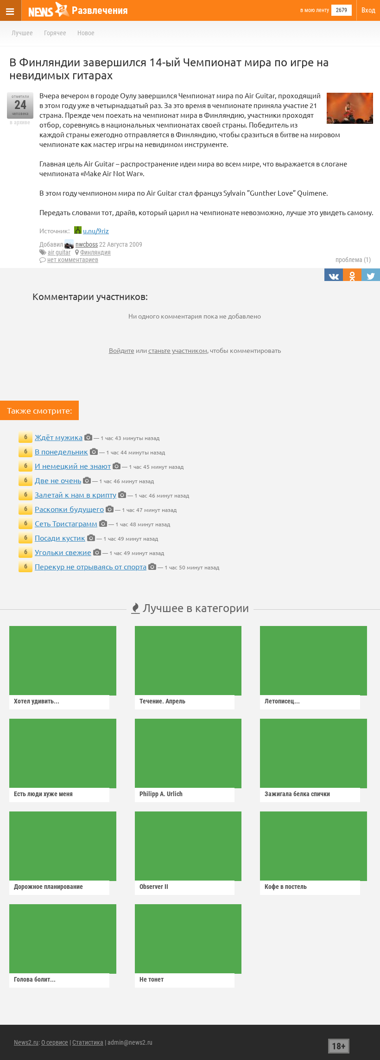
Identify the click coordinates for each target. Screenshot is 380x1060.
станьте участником (177, 350)
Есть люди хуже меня (43, 794)
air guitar (59, 252)
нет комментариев (72, 259)
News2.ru (26, 1042)
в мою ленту (314, 10)
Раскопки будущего (69, 508)
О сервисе (54, 1042)
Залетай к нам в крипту (75, 494)
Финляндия (95, 252)
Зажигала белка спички (297, 794)
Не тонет (151, 979)
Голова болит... (35, 979)
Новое (86, 33)
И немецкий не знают (73, 465)
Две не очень (58, 480)
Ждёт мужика (58, 436)
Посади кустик (60, 537)
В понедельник (61, 451)
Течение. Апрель (162, 701)
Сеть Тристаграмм (66, 523)
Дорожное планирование (48, 886)
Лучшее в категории (194, 607)
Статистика (87, 1042)
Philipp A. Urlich (161, 794)
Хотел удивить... (36, 701)
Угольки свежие (63, 551)
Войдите (121, 350)
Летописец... (282, 701)
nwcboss (87, 244)
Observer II (153, 886)
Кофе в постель (286, 886)
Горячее (55, 33)
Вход (368, 10)
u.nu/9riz (96, 230)
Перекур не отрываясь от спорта (90, 566)
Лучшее (22, 33)
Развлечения (100, 10)
